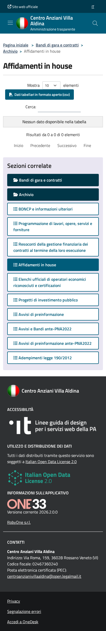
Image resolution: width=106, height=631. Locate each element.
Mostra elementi (53, 85)
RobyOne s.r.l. (19, 522)
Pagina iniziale (15, 45)
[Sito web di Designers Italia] (53, 426)
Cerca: (30, 107)
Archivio (10, 51)
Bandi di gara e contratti (57, 45)
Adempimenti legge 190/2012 (44, 358)
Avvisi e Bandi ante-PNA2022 (44, 329)
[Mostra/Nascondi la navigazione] (10, 23)
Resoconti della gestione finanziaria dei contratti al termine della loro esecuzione (50, 247)
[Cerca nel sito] (95, 23)
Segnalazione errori (24, 611)
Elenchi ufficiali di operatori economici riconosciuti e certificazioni (49, 282)
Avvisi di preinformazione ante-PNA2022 (54, 343)
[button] (92, 6)
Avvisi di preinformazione (40, 314)
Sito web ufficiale (24, 6)
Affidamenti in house (41, 264)
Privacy (13, 601)
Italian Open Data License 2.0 (51, 461)
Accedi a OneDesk (22, 622)
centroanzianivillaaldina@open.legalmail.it (44, 576)
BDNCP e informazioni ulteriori (45, 209)
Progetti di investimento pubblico (47, 300)
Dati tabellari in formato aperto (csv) (41, 94)
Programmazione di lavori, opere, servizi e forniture (52, 226)
